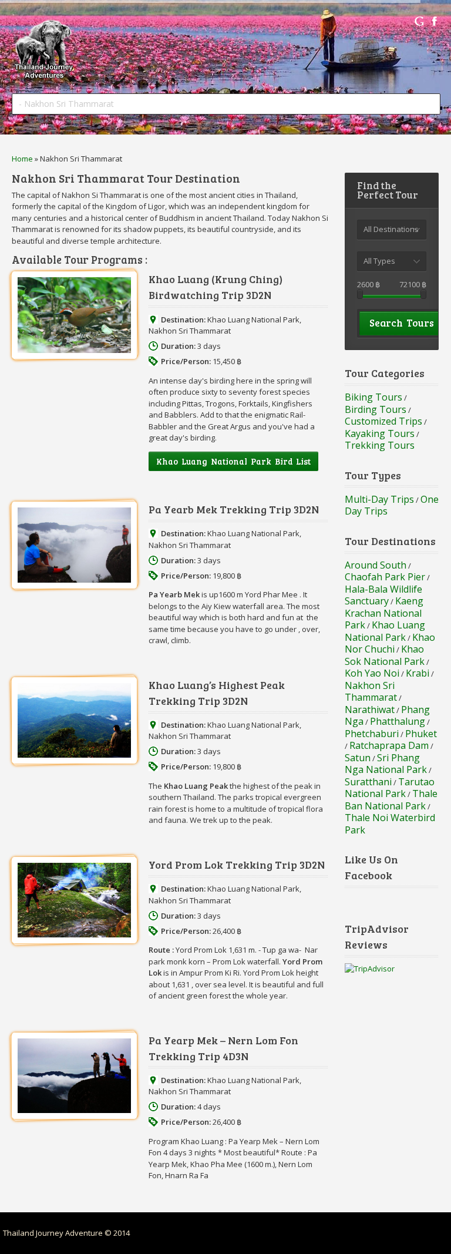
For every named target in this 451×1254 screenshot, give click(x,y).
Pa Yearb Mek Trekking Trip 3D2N (234, 509)
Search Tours (401, 323)
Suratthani (368, 781)
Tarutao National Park (390, 788)
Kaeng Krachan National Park (384, 612)
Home (22, 158)
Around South (375, 565)
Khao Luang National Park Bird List (233, 461)
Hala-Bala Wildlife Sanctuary (383, 595)
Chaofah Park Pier (385, 576)
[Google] (419, 21)
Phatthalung (397, 721)
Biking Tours (373, 397)
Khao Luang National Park (253, 319)
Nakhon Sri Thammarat (190, 330)
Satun (358, 757)
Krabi (417, 673)
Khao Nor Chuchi (390, 643)
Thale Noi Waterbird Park (390, 823)
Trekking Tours (380, 445)
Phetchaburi (372, 733)
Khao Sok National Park (385, 655)
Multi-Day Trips (379, 499)
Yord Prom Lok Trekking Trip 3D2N (237, 865)
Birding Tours (375, 409)
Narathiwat (370, 709)
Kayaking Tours (380, 433)
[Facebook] (434, 21)
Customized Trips (383, 421)
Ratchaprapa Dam (389, 745)
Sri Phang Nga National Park (386, 763)
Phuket (421, 733)
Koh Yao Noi (372, 673)
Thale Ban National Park (391, 799)
